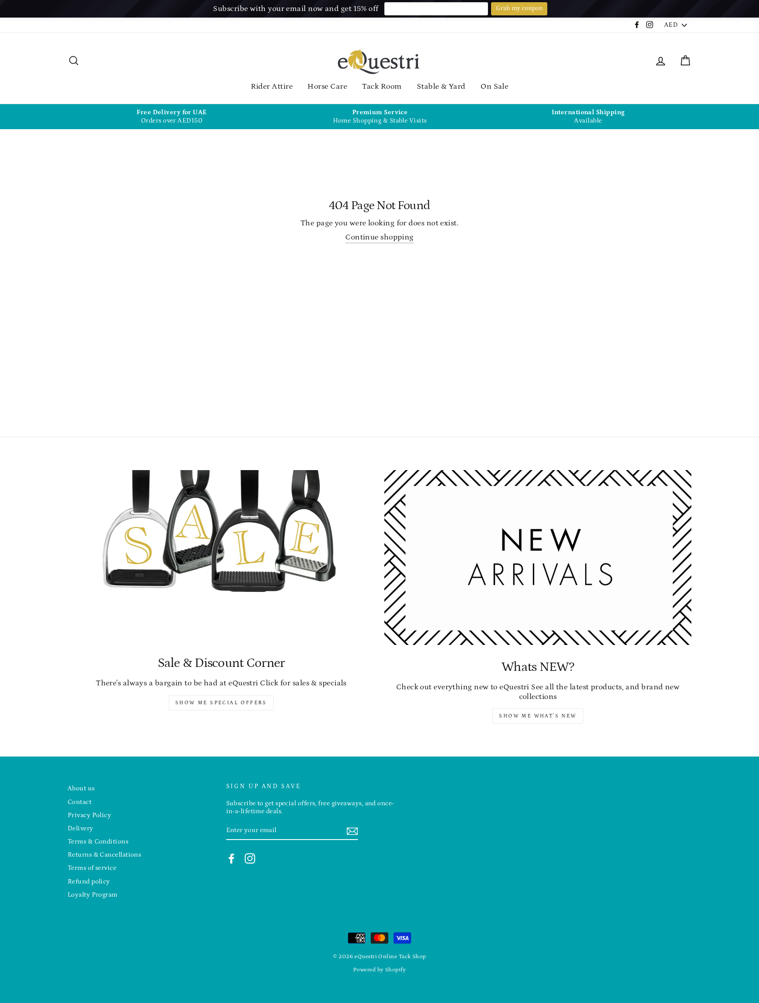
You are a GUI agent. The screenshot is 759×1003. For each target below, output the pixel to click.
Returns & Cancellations (104, 854)
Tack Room (381, 86)
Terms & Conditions (98, 841)
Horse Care (327, 86)
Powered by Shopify (379, 970)
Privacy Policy (89, 815)
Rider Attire (272, 86)
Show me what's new (537, 716)
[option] (172, 117)
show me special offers (221, 703)
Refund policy (89, 881)
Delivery (81, 828)
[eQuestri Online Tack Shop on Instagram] (250, 858)
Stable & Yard (441, 86)
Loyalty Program (93, 894)
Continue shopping (379, 237)
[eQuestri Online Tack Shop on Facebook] (231, 858)
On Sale (494, 86)
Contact (79, 802)
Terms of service (92, 868)
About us (81, 788)
